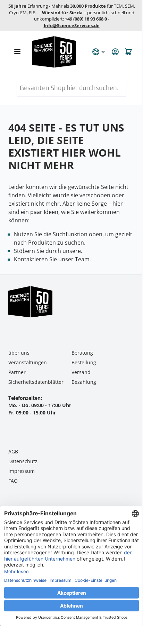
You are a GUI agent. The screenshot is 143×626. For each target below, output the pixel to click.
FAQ (13, 480)
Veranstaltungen (27, 362)
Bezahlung (84, 382)
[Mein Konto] (115, 51)
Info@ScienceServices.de (72, 25)
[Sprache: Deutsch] (99, 51)
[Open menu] (17, 51)
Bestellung (84, 362)
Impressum (21, 471)
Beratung (82, 352)
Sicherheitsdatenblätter (36, 382)
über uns (19, 352)
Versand (81, 372)
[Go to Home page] (58, 52)
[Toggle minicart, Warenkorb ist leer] (128, 51)
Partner (17, 372)
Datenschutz (22, 461)
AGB (13, 451)
